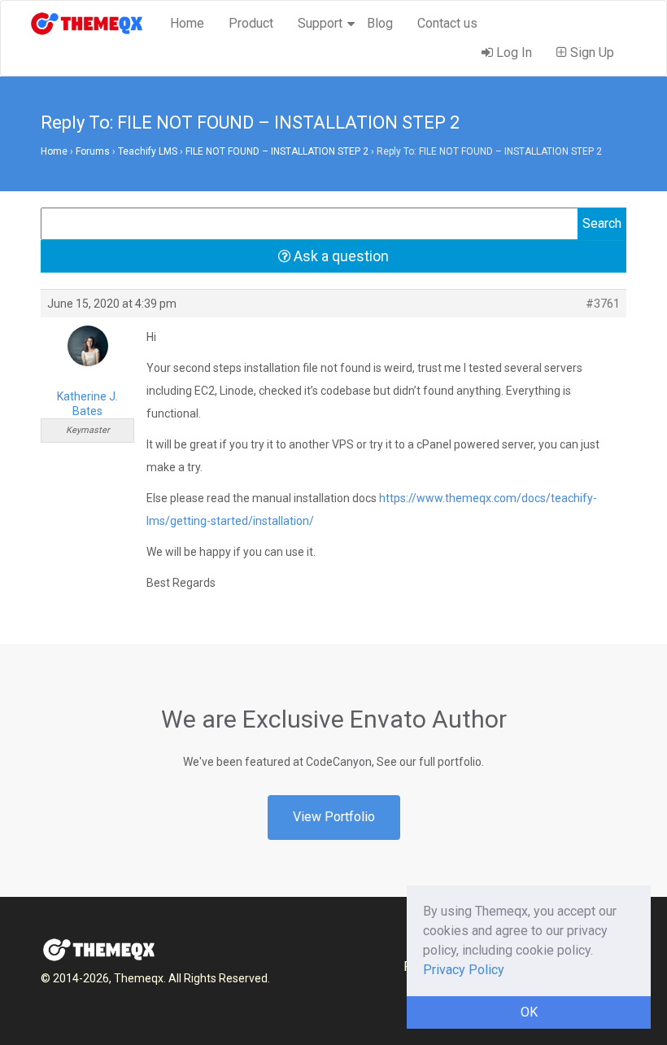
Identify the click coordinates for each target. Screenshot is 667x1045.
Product (251, 23)
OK (529, 1012)
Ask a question (339, 256)
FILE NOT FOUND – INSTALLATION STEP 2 (276, 151)
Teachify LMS (147, 151)
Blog (380, 23)
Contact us (447, 23)
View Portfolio (334, 816)
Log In (512, 52)
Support (320, 23)
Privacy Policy (463, 969)
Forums (93, 151)
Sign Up (590, 52)
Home (187, 23)
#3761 (603, 303)
